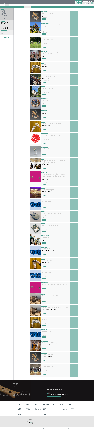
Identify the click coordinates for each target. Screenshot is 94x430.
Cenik (35, 408)
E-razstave (19, 410)
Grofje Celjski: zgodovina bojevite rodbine (55, 307)
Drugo (27, 410)
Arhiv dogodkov (4, 15)
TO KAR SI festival (48, 88)
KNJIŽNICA (77, 2)
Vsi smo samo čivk (48, 366)
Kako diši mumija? (48, 190)
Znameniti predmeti (54, 407)
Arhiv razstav (19, 414)
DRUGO (2, 14)
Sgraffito (44, 65)
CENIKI (2, 33)
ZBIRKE (53, 404)
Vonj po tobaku (46, 149)
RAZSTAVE (19, 404)
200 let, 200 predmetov (72, 407)
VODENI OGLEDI (3, 13)
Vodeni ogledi (28, 409)
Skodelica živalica (47, 260)
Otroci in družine (45, 410)
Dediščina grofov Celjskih (50, 296)
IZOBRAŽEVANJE (46, 404)
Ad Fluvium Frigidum (48, 76)
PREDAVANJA (3, 11)
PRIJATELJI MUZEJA (78, 3)
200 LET (70, 404)
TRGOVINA (62, 404)
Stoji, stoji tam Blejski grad (50, 343)
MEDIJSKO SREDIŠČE (78, 1)
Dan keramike (46, 100)
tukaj (67, 394)
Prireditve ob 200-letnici (72, 408)
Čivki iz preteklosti (47, 13)
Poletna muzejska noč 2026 (51, 135)
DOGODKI (27, 404)
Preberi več (44, 47)
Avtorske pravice (25, 428)
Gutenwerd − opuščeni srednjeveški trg (54, 284)
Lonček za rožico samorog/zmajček (53, 123)
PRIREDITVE (3, 10)
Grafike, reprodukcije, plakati (64, 409)
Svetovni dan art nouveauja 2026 (52, 225)
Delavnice (27, 408)
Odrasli (44, 409)
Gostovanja (19, 408)
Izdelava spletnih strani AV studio (66, 428)
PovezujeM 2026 (47, 39)
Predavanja (27, 407)
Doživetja (44, 408)
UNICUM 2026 (46, 201)
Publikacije (61, 408)
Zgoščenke (61, 410)
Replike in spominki (62, 407)
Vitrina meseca (20, 409)
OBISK (36, 404)
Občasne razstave (20, 407)
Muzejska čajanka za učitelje (51, 53)
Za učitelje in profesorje (46, 407)
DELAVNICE (3, 12)
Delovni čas (36, 407)
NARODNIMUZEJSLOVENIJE (4, 2)
